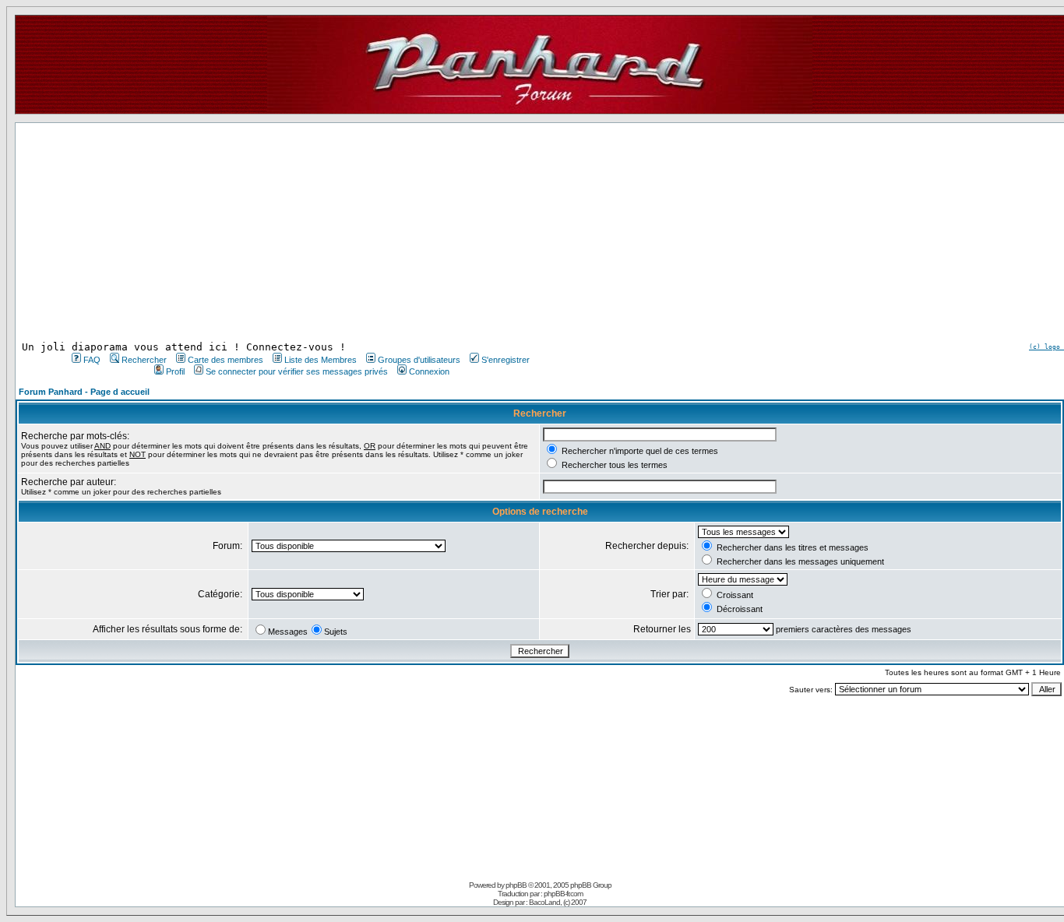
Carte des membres (225, 359)
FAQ (91, 359)
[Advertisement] (299, 232)
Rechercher (144, 359)
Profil (175, 371)
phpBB (516, 885)
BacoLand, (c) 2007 (558, 902)
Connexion (429, 371)
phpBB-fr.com (563, 893)
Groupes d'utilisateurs (419, 359)
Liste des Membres (320, 359)
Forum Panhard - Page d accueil (84, 391)
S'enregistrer (505, 359)
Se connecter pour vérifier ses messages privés (297, 371)
